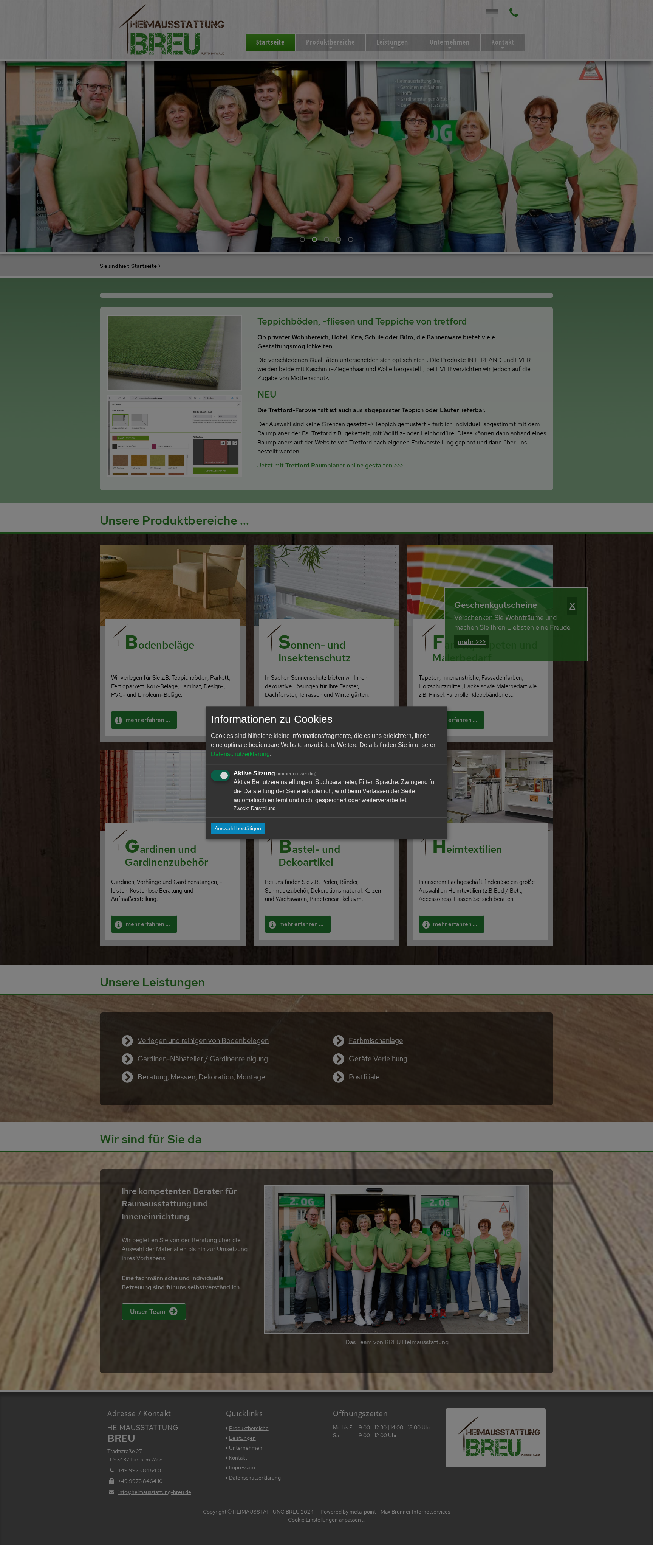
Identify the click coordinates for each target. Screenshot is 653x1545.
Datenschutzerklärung (240, 754)
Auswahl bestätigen (238, 828)
